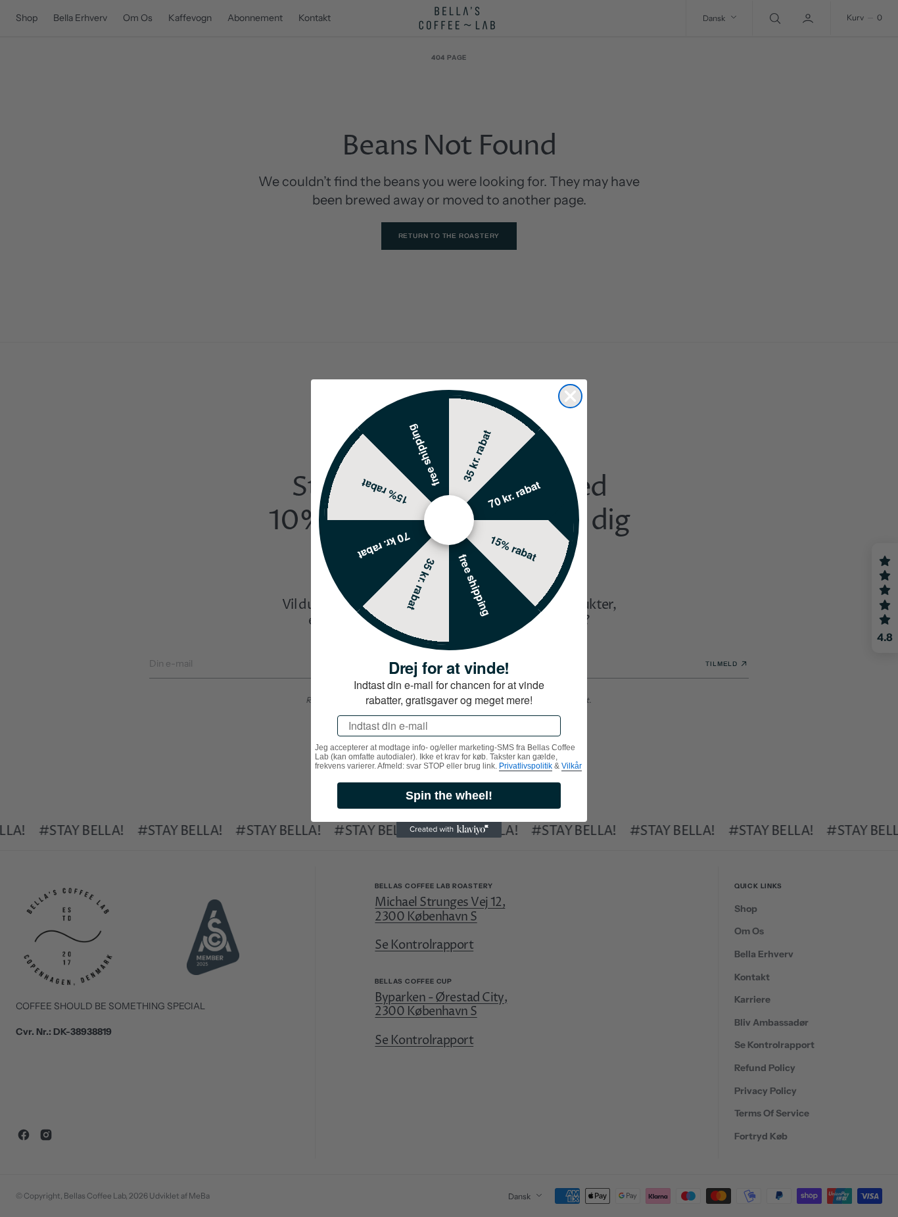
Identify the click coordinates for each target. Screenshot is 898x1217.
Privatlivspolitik (525, 766)
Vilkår (571, 766)
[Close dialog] (570, 396)
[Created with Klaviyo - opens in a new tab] (449, 830)
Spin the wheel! (449, 795)
